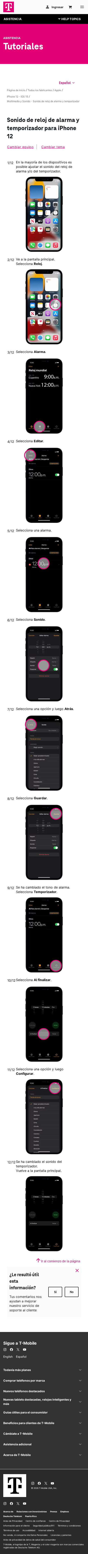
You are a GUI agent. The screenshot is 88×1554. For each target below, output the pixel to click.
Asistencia (11, 38)
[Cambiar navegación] (72, 18)
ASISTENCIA (12, 19)
